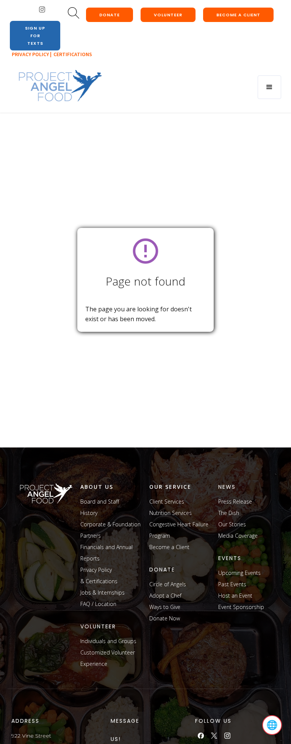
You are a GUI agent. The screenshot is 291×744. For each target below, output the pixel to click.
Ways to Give (164, 607)
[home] (59, 86)
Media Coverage (238, 535)
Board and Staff (99, 501)
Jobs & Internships (102, 592)
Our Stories (232, 524)
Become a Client (169, 547)
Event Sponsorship (241, 607)
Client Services (166, 501)
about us (96, 486)
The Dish (228, 512)
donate (109, 15)
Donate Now (164, 618)
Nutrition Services (170, 512)
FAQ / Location (98, 603)
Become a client (238, 15)
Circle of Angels (167, 584)
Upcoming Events (239, 572)
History (88, 512)
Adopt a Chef (165, 595)
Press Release (235, 501)
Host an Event (235, 595)
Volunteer (168, 15)
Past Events (232, 584)
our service (170, 486)
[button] (269, 87)
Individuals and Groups (108, 641)
